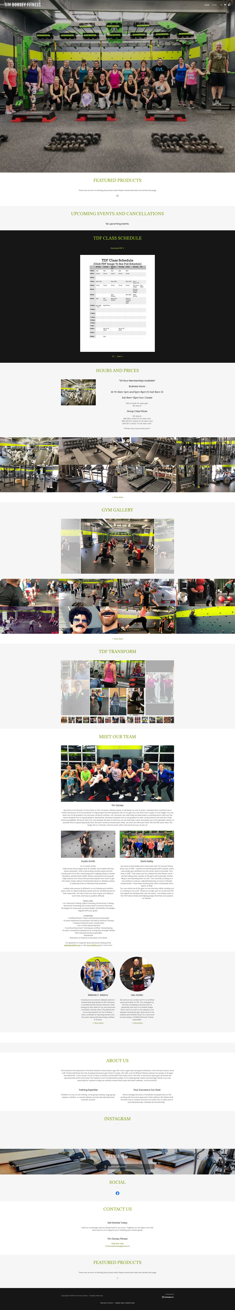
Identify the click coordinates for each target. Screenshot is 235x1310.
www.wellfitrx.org (93, 945)
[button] (229, 5)
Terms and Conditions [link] (125, 1303)
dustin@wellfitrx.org (72, 945)
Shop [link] (214, 5)
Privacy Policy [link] (106, 1303)
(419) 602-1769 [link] (117, 1244)
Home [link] (207, 5)
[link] (36, 6)
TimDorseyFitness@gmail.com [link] (117, 1246)
